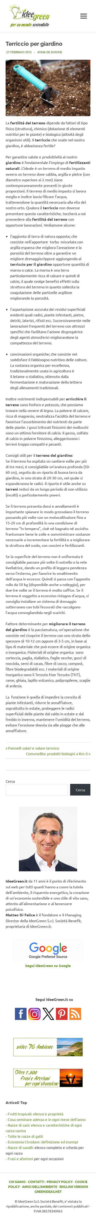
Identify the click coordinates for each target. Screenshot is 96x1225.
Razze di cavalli (20, 1147)
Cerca (10, 781)
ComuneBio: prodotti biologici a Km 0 (57, 753)
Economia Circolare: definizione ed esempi (43, 1141)
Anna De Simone (49, 52)
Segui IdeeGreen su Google (48, 965)
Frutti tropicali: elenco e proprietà (35, 1113)
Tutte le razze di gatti (25, 1136)
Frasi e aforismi (20, 1158)
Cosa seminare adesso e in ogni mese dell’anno (47, 1119)
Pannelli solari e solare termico (33, 748)
